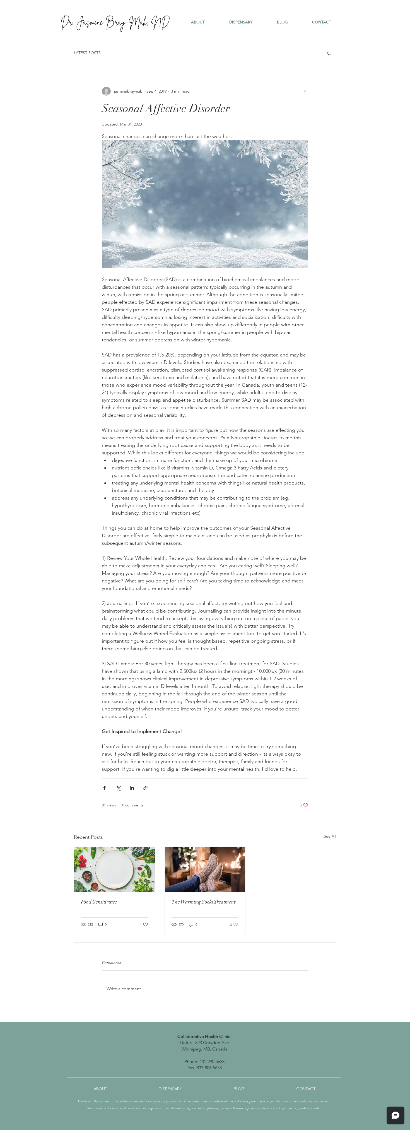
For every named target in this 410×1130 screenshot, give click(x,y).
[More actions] (305, 91)
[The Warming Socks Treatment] (205, 869)
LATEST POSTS (87, 52)
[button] (198, 22)
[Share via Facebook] (104, 788)
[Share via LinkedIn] (131, 788)
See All (330, 836)
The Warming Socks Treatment (203, 902)
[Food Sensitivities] (114, 869)
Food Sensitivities (99, 902)
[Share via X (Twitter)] (118, 788)
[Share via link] (145, 788)
